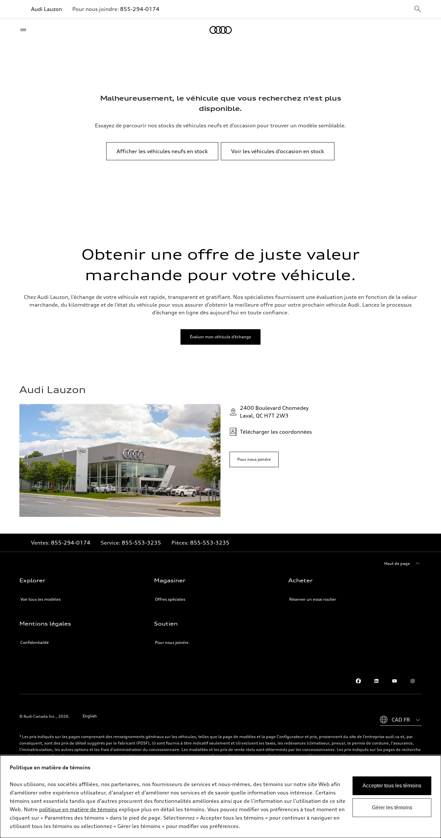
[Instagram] (413, 681)
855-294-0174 (139, 9)
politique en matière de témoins (78, 809)
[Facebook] (358, 681)
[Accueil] (221, 30)
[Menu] (24, 30)
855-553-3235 (141, 542)
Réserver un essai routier (312, 599)
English (90, 716)
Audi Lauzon (46, 9)
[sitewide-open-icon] (418, 9)
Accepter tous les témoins (392, 785)
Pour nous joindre (172, 642)
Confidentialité (34, 642)
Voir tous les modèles (40, 599)
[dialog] (220, 796)
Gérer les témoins (392, 807)
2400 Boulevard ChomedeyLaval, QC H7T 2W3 (274, 412)
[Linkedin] (376, 681)
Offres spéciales (170, 599)
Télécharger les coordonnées (276, 432)
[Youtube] (394, 681)
